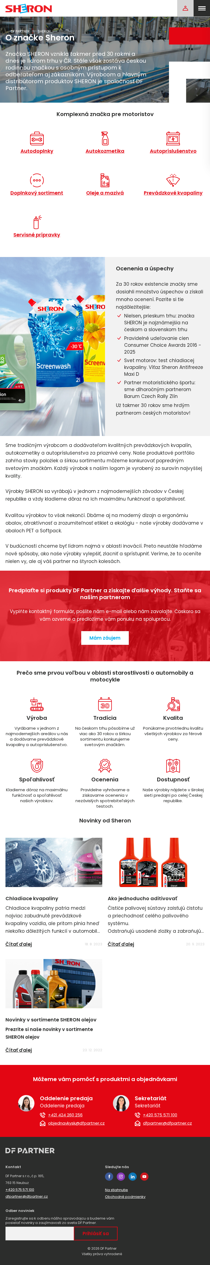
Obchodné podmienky (125, 1196)
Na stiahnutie (116, 1189)
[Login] (185, 8)
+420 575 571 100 (160, 1115)
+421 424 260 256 (65, 1115)
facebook (109, 1176)
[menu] (202, 8)
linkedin (133, 1176)
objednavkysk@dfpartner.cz (76, 1123)
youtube (144, 1176)
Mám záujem (105, 638)
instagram (121, 1176)
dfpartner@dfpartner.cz (167, 1123)
